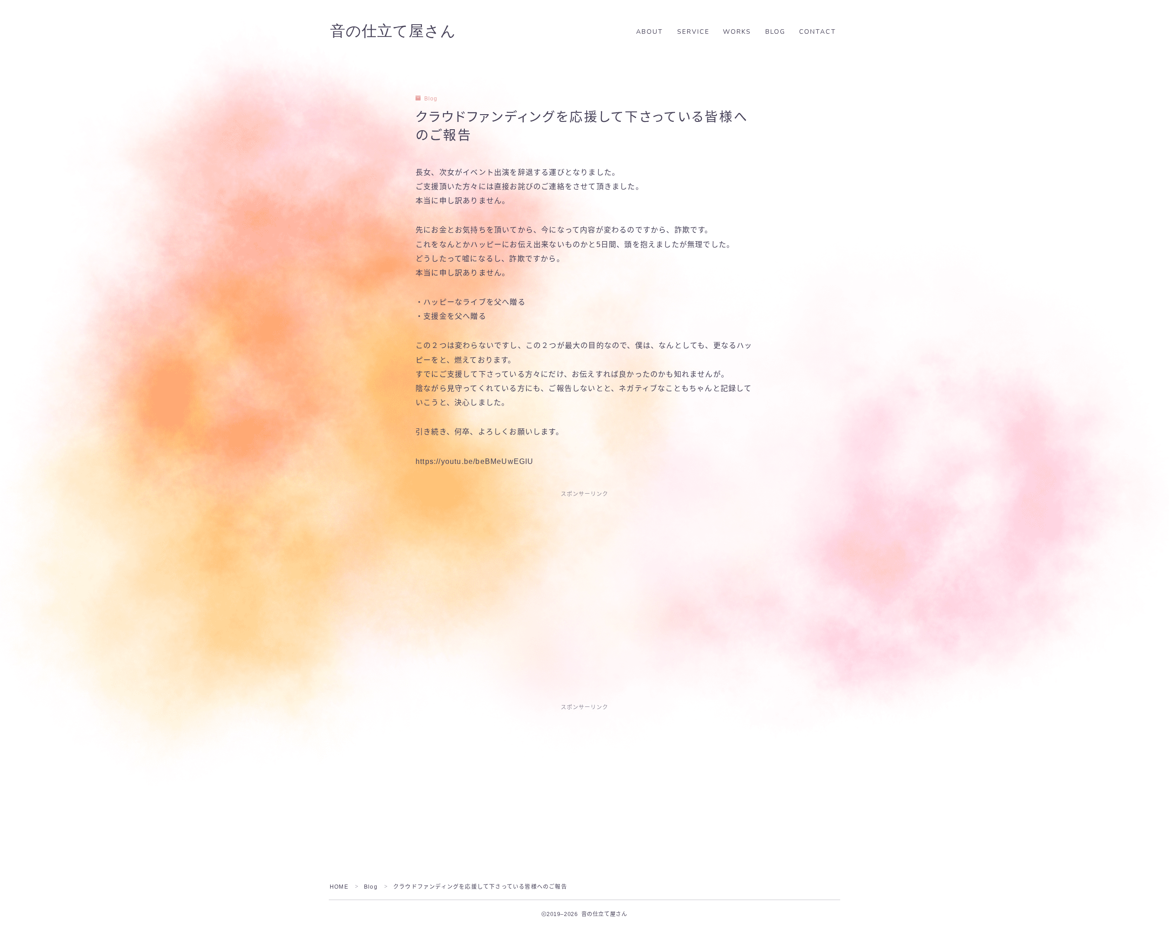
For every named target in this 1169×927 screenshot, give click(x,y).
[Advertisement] (584, 572)
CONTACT (817, 31)
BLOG (775, 31)
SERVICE (693, 31)
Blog (430, 98)
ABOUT (649, 31)
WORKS (737, 31)
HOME (339, 887)
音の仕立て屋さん (393, 31)
